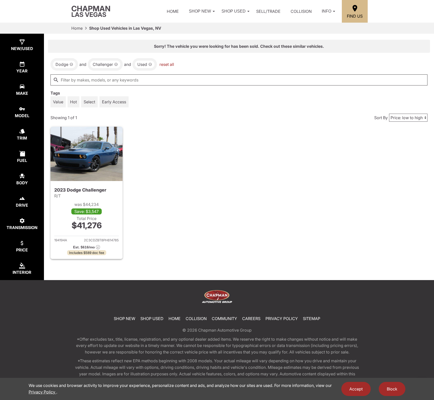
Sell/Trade (268, 11)
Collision (301, 11)
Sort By (381, 117)
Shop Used (234, 11)
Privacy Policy (281, 318)
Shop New (200, 11)
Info (326, 11)
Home (173, 11)
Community (224, 318)
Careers (251, 318)
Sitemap (311, 318)
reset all (166, 64)
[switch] (58, 101)
